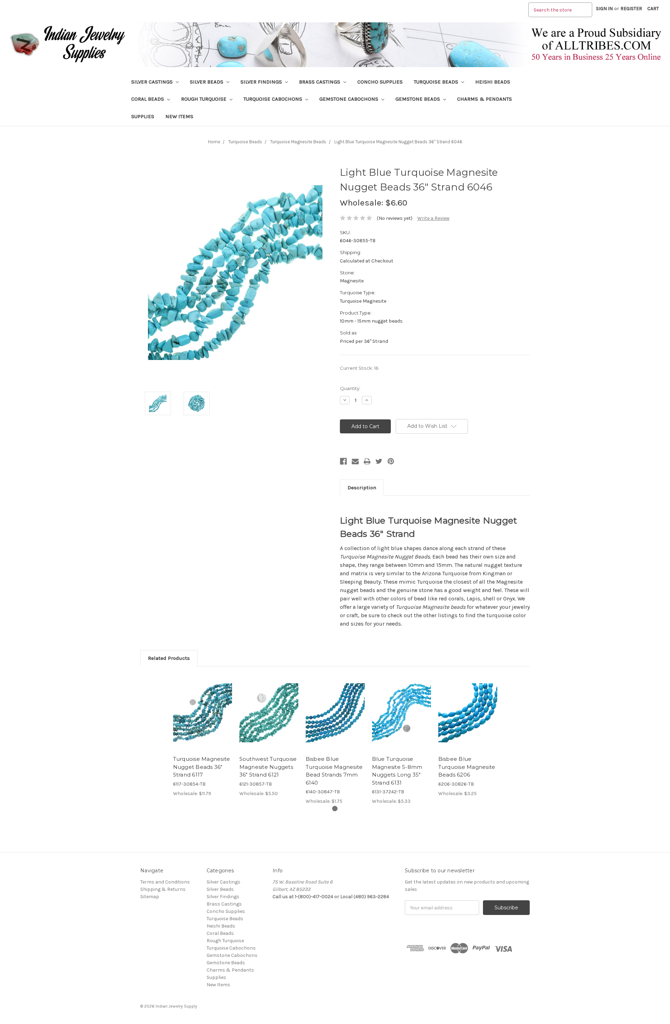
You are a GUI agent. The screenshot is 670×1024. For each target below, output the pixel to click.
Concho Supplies (380, 82)
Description (362, 487)
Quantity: (350, 388)
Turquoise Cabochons (274, 99)
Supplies (142, 116)
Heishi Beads (492, 82)
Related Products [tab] (169, 658)
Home (214, 141)
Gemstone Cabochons (349, 99)
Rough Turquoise (204, 99)
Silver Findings (261, 82)
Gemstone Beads (418, 99)
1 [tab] (334, 808)
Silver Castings (152, 82)
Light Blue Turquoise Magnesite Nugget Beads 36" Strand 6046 (398, 141)
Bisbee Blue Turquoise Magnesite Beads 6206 (467, 767)
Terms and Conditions (165, 882)
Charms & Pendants (484, 99)
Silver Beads (207, 82)
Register (631, 9)
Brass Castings (320, 82)
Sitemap (149, 897)
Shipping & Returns (163, 889)
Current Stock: (359, 368)
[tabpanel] (202, 735)
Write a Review (433, 218)
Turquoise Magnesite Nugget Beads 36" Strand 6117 (201, 767)
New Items (179, 116)
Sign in (604, 9)
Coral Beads (148, 99)
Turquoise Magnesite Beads (298, 141)
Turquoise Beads (437, 82)
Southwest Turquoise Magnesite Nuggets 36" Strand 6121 (268, 767)
